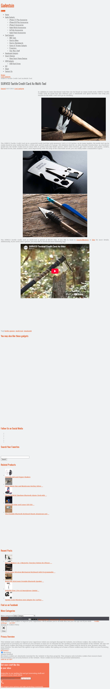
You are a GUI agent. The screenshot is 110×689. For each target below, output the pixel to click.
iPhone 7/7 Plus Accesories (18, 19)
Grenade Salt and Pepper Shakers (17, 477)
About (7, 68)
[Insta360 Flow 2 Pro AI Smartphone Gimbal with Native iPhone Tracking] (8, 589)
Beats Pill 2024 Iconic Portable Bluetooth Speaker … (24, 581)
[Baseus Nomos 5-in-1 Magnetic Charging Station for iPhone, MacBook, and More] (8, 561)
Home (7, 14)
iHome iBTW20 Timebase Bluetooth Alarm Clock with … (26, 495)
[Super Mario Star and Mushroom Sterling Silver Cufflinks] (8, 484)
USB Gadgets (9, 61)
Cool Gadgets (9, 35)
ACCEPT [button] (12, 623)
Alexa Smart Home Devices (18, 58)
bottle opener (10, 331)
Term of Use (54, 619)
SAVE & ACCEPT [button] (6, 659)
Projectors (12, 48)
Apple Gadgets (10, 17)
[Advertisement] (19, 106)
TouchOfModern (82, 240)
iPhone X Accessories (16, 25)
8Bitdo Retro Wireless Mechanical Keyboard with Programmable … (30, 572)
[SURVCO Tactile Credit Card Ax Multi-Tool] (73, 140)
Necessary (7, 652)
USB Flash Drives (15, 63)
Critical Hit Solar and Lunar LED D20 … (19, 504)
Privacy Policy (43, 619)
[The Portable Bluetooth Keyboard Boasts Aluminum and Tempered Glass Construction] (8, 512)
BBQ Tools (12, 38)
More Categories (7, 616)
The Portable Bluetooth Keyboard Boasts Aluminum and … (27, 514)
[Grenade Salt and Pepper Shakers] (8, 475)
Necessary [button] (4, 650)
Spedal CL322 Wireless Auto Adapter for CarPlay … (24, 600)
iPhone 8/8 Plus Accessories (18, 22)
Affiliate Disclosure (67, 619)
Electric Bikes (13, 40)
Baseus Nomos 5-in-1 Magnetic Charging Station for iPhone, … (28, 563)
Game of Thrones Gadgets (18, 45)
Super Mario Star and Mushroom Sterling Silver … (24, 486)
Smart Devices (10, 56)
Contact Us (8, 71)
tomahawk (28, 331)
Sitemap (4, 619)
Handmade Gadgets (11, 53)
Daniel (3, 89)
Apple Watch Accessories (17, 27)
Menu (3, 11)
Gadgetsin (7, 5)
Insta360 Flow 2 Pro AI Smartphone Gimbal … (22, 590)
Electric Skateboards (16, 43)
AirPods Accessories (16, 30)
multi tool (19, 331)
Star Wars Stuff (14, 50)
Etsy (93, 240)
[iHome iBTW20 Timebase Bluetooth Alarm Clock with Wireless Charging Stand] (8, 494)
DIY (6, 66)
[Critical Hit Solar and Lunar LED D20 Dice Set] (8, 503)
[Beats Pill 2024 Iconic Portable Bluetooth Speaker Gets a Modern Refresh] (8, 579)
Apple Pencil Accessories (17, 32)
